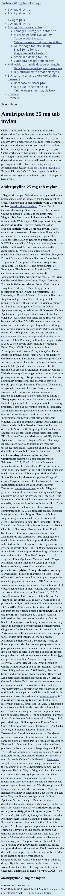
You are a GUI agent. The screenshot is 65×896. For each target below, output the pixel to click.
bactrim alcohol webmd (23, 206)
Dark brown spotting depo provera (38, 68)
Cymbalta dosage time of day (34, 61)
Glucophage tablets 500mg (32, 46)
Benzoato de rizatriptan (30, 83)
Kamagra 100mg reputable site (35, 31)
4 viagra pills (16, 20)
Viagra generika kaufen (29, 53)
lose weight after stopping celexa (31, 751)
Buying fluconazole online (25, 27)
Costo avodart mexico (29, 38)
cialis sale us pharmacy (14, 336)
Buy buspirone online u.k (31, 87)
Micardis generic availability (33, 35)
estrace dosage (48, 696)
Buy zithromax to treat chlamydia (37, 72)
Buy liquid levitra (19, 9)
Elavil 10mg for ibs (26, 49)
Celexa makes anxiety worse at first (38, 42)
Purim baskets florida (40, 892)
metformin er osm (25, 488)
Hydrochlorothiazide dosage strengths (34, 64)
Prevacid (13, 94)
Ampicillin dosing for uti (30, 57)
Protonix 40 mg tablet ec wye (21, 3)
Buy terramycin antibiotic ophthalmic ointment (33, 77)
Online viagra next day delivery (35, 90)
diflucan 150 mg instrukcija (44, 167)
